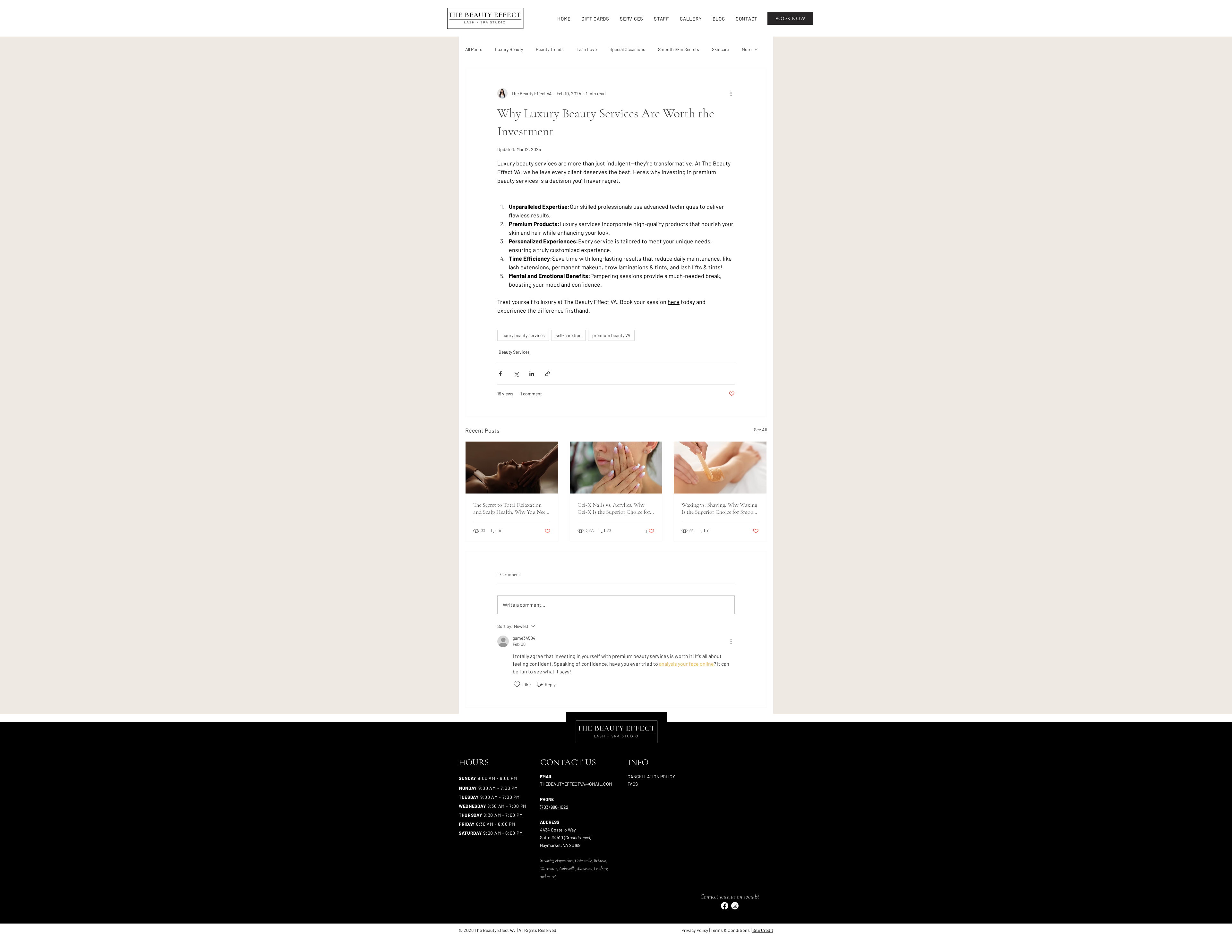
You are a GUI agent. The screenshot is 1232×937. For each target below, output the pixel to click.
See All (760, 429)
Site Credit (762, 930)
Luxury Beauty (509, 49)
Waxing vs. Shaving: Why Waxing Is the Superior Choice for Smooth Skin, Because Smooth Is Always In (719, 508)
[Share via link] (547, 374)
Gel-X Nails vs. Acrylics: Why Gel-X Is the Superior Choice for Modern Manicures (614, 508)
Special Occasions (627, 49)
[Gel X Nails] (616, 468)
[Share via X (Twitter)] (516, 374)
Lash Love (587, 49)
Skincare (720, 49)
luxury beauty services (523, 335)
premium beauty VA (611, 335)
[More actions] (731, 93)
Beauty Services (514, 352)
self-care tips (568, 335)
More (746, 49)
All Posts (473, 49)
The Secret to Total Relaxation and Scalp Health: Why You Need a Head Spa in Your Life (510, 508)
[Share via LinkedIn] (532, 374)
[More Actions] (731, 641)
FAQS (633, 784)
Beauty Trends (550, 49)
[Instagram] (735, 905)
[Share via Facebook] (500, 374)
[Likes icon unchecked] (517, 684)
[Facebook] (724, 905)
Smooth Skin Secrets (678, 49)
